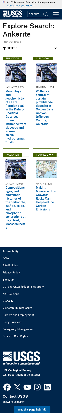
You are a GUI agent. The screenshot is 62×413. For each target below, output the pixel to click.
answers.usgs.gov (13, 401)
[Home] (12, 16)
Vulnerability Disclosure (17, 308)
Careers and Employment (18, 315)
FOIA (6, 258)
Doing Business (12, 322)
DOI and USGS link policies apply (23, 286)
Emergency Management (18, 329)
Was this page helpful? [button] (32, 409)
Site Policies (10, 265)
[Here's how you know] (31, 4)
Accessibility (11, 251)
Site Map (8, 279)
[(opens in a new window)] (7, 387)
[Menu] (55, 14)
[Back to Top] (50, 401)
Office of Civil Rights (15, 336)
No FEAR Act (11, 293)
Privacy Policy (11, 272)
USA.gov (8, 300)
